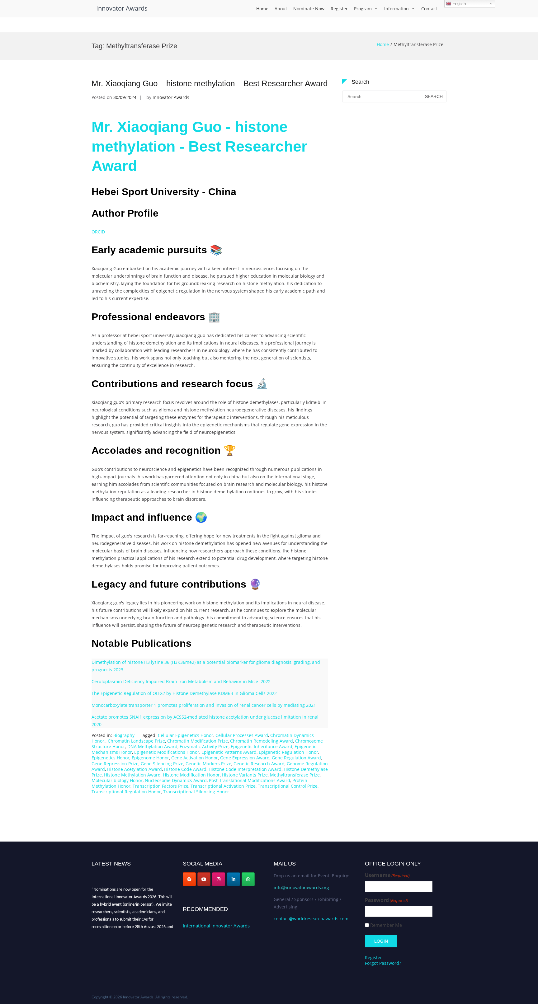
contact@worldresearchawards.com (311, 919)
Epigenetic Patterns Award (229, 752)
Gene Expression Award (245, 758)
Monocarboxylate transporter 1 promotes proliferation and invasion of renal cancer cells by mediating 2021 (204, 705)
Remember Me (386, 925)
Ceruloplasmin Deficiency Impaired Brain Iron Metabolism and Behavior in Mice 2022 (181, 681)
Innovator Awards (122, 8)
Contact (429, 9)
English (458, 3)
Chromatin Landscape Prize (136, 741)
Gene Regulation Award (296, 758)
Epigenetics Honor (111, 758)
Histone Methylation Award (132, 775)
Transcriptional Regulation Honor (126, 792)
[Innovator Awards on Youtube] (203, 879)
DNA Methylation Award (152, 746)
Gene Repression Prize (115, 764)
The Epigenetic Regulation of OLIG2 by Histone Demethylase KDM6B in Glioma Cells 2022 (184, 693)
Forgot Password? (383, 963)
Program (363, 9)
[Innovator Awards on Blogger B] (189, 879)
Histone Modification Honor (191, 775)
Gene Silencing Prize (162, 764)
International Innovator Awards (216, 925)
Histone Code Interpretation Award (245, 769)
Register (339, 9)
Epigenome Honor (150, 758)
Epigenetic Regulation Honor (288, 752)
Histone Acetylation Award (134, 769)
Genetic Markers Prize (208, 764)
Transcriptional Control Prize (288, 786)
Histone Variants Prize (245, 775)
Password (386, 900)
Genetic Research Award (259, 764)
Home (262, 9)
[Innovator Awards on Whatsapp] (248, 879)
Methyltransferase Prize (295, 775)
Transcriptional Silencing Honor (196, 792)
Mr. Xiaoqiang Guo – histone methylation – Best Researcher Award (210, 83)
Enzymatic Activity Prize (204, 746)
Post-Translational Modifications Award (249, 780)
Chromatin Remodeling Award (261, 741)
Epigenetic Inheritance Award (261, 746)
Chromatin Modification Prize (197, 741)
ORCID (98, 232)
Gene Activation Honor (194, 758)
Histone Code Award (185, 769)
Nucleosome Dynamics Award (176, 780)
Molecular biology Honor (117, 780)
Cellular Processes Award (241, 735)
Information (396, 9)
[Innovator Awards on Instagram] (218, 879)
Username (387, 875)
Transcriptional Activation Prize (223, 786)
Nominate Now (308, 9)
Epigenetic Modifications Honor (166, 752)
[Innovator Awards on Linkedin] (233, 879)
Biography (123, 735)
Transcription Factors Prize (160, 786)
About (281, 9)
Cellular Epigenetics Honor (185, 735)
